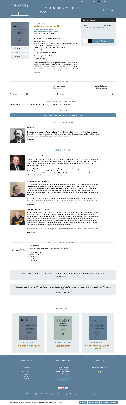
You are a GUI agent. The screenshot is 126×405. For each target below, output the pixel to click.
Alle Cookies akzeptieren (108, 402)
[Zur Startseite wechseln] (22, 10)
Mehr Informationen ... (58, 402)
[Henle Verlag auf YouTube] (111, 2)
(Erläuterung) (56, 88)
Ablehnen (83, 402)
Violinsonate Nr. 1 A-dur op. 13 (97, 347)
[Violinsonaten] (63, 328)
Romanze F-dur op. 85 (28, 346)
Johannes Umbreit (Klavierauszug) (46, 31)
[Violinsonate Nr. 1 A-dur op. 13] (97, 328)
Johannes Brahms (63, 342)
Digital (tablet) (40, 58)
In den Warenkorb (102, 41)
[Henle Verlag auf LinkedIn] (64, 397)
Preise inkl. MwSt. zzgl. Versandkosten (93, 27)
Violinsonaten (63, 346)
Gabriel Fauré (98, 342)
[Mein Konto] (103, 10)
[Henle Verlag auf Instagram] (114, 2)
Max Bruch (28, 342)
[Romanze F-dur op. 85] (28, 328)
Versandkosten (58, 394)
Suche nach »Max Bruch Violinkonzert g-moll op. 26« (63, 115)
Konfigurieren (93, 402)
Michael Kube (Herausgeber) (44, 29)
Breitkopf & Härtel (54, 45)
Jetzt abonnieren (63, 379)
